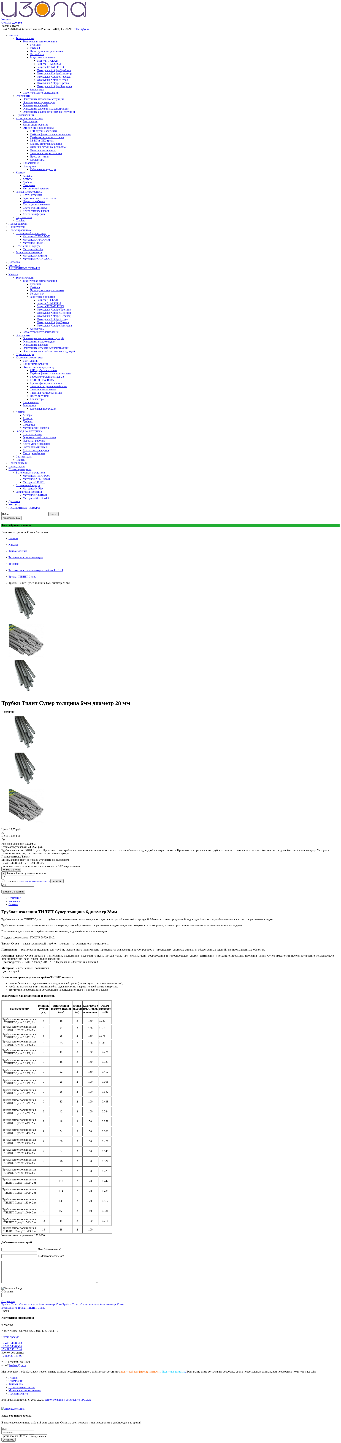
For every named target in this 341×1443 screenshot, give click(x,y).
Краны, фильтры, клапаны (46, 143)
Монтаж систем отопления (25, 1390)
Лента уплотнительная (36, 204)
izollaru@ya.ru (81, 29)
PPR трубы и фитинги (43, 130)
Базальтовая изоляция (29, 252)
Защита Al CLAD (47, 60)
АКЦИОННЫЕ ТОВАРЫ (24, 268)
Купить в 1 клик (11, 869)
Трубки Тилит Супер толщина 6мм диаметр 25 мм (32, 1304)
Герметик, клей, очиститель (39, 198)
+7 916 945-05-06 (11, 1346)
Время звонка (9, 1435)
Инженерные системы (29, 118)
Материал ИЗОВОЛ (35, 255)
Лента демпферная (34, 214)
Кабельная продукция (43, 169)
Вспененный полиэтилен (31, 233)
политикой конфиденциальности (140, 1371)
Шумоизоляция (25, 114)
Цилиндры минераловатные (47, 51)
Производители (18, 223)
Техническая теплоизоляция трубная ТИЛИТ (36, 570)
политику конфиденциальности (34, 881)
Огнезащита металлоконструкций (43, 98)
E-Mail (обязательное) (51, 1255)
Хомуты (28, 178)
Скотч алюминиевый (35, 207)
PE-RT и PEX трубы (42, 140)
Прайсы (20, 220)
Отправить (8, 1301)
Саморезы (29, 185)
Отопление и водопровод (38, 127)
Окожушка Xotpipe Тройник (54, 70)
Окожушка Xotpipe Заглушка (54, 86)
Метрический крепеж (36, 188)
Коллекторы (37, 159)
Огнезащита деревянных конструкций (46, 108)
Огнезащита (23, 95)
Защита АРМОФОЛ (49, 63)
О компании (16, 1380)
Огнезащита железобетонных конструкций (49, 111)
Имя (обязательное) (49, 1249)
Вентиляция (30, 121)
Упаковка (14, 901)
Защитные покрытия (42, 57)
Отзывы (13, 904)
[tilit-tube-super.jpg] (26, 622)
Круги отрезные (32, 194)
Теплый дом (16, 1383)
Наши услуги (17, 226)
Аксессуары (37, 89)
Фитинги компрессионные (46, 153)
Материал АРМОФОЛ (36, 239)
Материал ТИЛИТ (34, 242)
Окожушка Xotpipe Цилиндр (54, 73)
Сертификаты (24, 217)
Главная (13, 538)
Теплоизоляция (25, 38)
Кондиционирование (35, 124)
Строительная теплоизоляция (40, 92)
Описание (15, 897)
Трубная (35, 47)
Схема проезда (10, 1336)
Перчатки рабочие (34, 201)
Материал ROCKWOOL (37, 258)
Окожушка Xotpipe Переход (54, 76)
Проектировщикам (20, 230)
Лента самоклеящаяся (36, 210)
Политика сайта (18, 1393)
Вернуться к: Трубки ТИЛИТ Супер (23, 1307)
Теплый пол (37, 54)
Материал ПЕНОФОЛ (36, 236)
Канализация (31, 162)
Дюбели (28, 182)
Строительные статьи (22, 1387)
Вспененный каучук (28, 245)
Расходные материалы (29, 191)
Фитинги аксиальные (43, 150)
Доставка (14, 261)
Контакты (14, 265)
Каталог (13, 35)
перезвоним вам (11, 518)
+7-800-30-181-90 (11, 1355)
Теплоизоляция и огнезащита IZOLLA (67, 1399)
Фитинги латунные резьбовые (48, 146)
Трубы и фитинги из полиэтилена (50, 134)
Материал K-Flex (33, 249)
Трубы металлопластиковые (47, 137)
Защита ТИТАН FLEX (50, 67)
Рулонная (35, 44)
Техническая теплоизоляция (40, 41)
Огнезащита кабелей (35, 105)
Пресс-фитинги (39, 156)
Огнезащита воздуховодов (39, 102)
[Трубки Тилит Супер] (26, 658)
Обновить (7, 1291)
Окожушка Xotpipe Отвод (52, 79)
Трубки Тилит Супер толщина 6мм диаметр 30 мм (93, 1304)
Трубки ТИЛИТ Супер (22, 576)
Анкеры (28, 175)
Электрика (29, 166)
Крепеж (20, 172)
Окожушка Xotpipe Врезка (53, 83)
